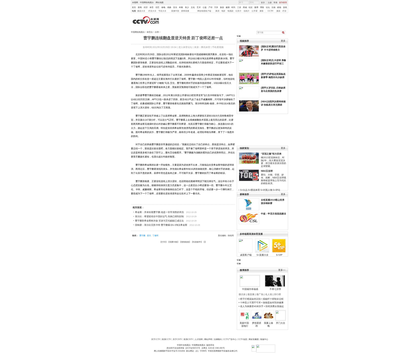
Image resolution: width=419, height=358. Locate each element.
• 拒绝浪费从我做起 (274, 306)
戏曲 (169, 7)
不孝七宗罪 (275, 289)
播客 (262, 11)
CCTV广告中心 (229, 339)
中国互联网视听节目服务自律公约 (222, 351)
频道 (278, 11)
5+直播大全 (262, 255)
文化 (193, 7)
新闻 (140, 7)
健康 (228, 7)
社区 (251, 7)
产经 (210, 7)
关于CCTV (155, 339)
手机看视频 (218, 47)
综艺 (157, 7)
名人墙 (268, 294)
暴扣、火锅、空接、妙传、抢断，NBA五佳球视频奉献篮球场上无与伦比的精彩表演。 (273, 179)
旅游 (222, 7)
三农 (239, 7)
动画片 (246, 11)
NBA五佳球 (267, 171)
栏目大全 (152, 11)
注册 (270, 2)
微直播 (250, 294)
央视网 (135, 2)
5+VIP (279, 255)
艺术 (199, 7)
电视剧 (230, 11)
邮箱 (279, 7)
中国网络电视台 (147, 2)
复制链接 (185, 242)
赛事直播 (185, 11)
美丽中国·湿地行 (245, 324)
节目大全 (162, 11)
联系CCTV (166, 339)
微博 (256, 7)
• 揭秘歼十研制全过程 (272, 299)
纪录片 (238, 11)
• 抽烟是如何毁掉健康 (272, 302)
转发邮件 (197, 242)
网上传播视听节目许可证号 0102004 (169, 351)
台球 (157, 32)
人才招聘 (199, 339)
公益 (205, 7)
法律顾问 (218, 339)
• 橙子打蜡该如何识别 (250, 299)
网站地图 (160, 2)
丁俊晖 (155, 235)
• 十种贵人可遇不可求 (250, 302)
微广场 (259, 294)
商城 (245, 7)
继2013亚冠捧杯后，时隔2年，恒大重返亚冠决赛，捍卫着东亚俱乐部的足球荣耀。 (273, 161)
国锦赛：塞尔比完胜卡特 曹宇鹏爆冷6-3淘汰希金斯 (161, 225)
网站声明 (208, 339)
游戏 (285, 7)
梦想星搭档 (256, 324)
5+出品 (243, 190)
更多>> (281, 270)
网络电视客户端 (204, 11)
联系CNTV (188, 339)
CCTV (270, 11)
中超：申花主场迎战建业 (273, 213)
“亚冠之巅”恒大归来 (271, 153)
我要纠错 (173, 242)
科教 (181, 7)
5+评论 (276, 190)
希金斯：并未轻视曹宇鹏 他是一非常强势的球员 (159, 212)
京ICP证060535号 (192, 348)
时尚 (233, 7)
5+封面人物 (266, 190)
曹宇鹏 (142, 235)
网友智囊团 (254, 339)
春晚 (163, 7)
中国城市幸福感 (250, 289)
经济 (146, 7)
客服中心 (264, 339)
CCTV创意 (242, 339)
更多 (283, 41)
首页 (134, 7)
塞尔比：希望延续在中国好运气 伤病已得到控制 (159, 216)
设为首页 (283, 2)
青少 (187, 7)
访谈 (273, 7)
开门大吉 (280, 323)
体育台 (150, 32)
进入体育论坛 (185, 47)
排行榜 (277, 294)
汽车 (216, 7)
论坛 (268, 7)
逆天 (149, 235)
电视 (134, 11)
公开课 (254, 11)
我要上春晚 (268, 324)
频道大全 (141, 11)
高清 (217, 11)
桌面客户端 (246, 255)
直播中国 (175, 11)
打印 (163, 242)
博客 (262, 7)
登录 (263, 2)
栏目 (284, 11)
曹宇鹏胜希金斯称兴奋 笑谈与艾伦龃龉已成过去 (159, 220)
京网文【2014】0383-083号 (213, 348)
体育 (152, 7)
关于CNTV (177, 339)
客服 (275, 2)
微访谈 (242, 294)
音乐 (175, 7)
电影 (223, 11)
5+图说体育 (254, 190)
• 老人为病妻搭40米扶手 (251, 306)
